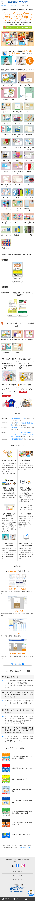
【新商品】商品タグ (17, 439)
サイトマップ (17, 880)
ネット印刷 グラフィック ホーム (8, 5)
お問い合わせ (17, 871)
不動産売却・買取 (17, 282)
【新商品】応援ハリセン (18, 418)
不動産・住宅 (17, 278)
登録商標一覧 (24, 847)
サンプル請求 (17, 875)
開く (31, 892)
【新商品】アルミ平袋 (17, 427)
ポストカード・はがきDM (11, 316)
